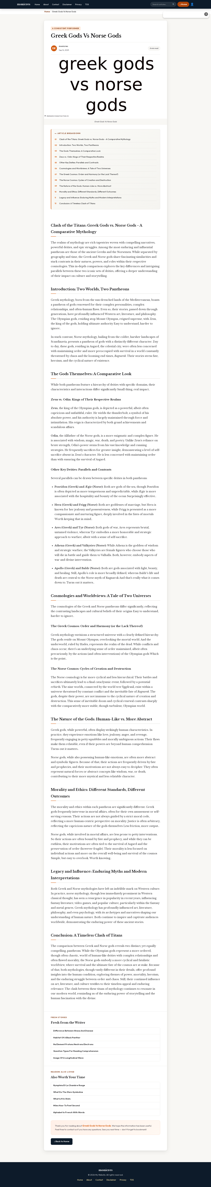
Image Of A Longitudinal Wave (68, 1057)
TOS (87, 4)
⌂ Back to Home (61, 1141)
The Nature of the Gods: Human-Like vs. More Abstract (85, 186)
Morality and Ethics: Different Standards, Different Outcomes (87, 191)
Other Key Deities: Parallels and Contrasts (78, 162)
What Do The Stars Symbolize (68, 1092)
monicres (23, 4)
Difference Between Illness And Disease (73, 1030)
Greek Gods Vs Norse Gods (96, 1125)
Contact (55, 4)
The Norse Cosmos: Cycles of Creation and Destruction (85, 180)
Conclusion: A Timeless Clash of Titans (77, 203)
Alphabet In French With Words (69, 1112)
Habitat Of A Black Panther (66, 1037)
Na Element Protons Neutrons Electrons (73, 1044)
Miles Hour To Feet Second (66, 1105)
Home (37, 4)
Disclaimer (67, 4)
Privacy (78, 4)
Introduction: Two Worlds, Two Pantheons (79, 145)
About (46, 4)
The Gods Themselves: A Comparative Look (79, 151)
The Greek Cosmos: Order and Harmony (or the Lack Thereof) (88, 174)
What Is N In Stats (61, 1098)
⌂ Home (183, 4)
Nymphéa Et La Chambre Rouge (69, 1085)
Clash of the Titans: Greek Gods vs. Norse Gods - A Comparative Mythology (94, 139)
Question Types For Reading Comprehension (75, 1051)
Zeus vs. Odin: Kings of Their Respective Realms (81, 157)
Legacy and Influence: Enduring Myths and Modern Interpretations (90, 197)
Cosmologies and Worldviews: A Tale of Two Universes (85, 168)
